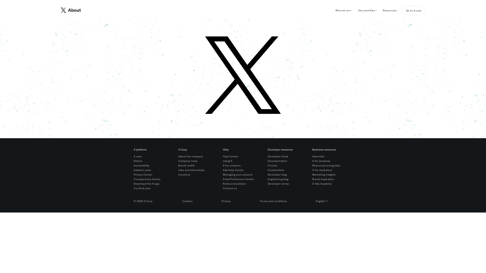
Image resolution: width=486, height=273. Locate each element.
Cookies (187, 201)
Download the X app (146, 183)
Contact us (230, 188)
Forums (272, 165)
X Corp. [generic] (182, 149)
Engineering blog (278, 179)
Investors (184, 174)
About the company (190, 156)
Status (138, 160)
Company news (188, 160)
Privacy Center (143, 174)
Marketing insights (324, 174)
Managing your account (238, 174)
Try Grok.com (142, 188)
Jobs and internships (191, 170)
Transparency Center (147, 179)
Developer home (278, 156)
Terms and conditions (273, 201)
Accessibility (142, 165)
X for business (321, 160)
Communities (276, 170)
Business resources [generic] (324, 149)
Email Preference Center (238, 179)
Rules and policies (234, 183)
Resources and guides (326, 165)
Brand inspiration (323, 179)
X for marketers (322, 170)
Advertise (318, 156)
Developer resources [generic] (280, 149)
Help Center (230, 156)
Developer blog (277, 174)
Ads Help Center (233, 170)
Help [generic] (226, 149)
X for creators (232, 165)
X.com (138, 156)
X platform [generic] (140, 149)
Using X (228, 160)
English (321, 201)
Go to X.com (413, 10)
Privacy (226, 201)
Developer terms (278, 183)
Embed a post (142, 170)
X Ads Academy (322, 183)
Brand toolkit (186, 165)
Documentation (277, 160)
